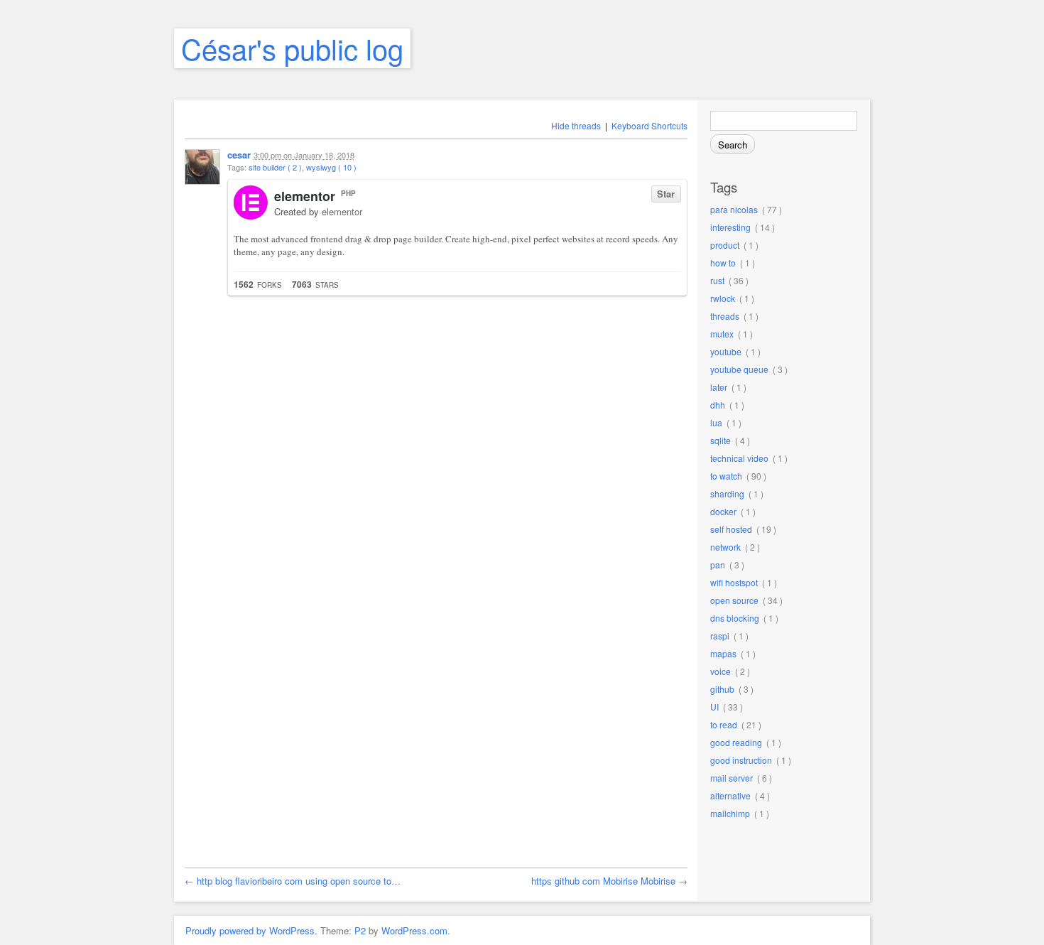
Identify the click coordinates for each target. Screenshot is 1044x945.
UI (714, 707)
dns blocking (734, 618)
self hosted (731, 529)
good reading (736, 742)
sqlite (720, 440)
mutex (722, 334)
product (724, 245)
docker (723, 511)
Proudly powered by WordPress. (251, 930)
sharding (727, 493)
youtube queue (739, 369)
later (718, 387)
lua (716, 422)
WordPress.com (414, 930)
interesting (730, 227)
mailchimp (730, 813)
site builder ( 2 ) (275, 167)
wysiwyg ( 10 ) (331, 167)
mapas (723, 653)
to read (723, 724)
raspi (719, 636)
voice (720, 671)
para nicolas (734, 209)
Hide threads (576, 125)
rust (717, 280)
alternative (730, 795)
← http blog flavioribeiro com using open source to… (293, 880)
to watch (726, 476)
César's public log (292, 48)
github (722, 689)
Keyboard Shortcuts (649, 125)
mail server (731, 778)
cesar (239, 154)
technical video (739, 458)
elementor (304, 196)
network (725, 547)
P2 (360, 930)
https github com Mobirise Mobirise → (609, 880)
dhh (717, 405)
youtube (725, 351)
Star (666, 193)
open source (734, 600)
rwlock (722, 298)
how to (723, 262)
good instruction (741, 760)
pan (717, 564)
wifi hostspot (734, 582)
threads (724, 316)
